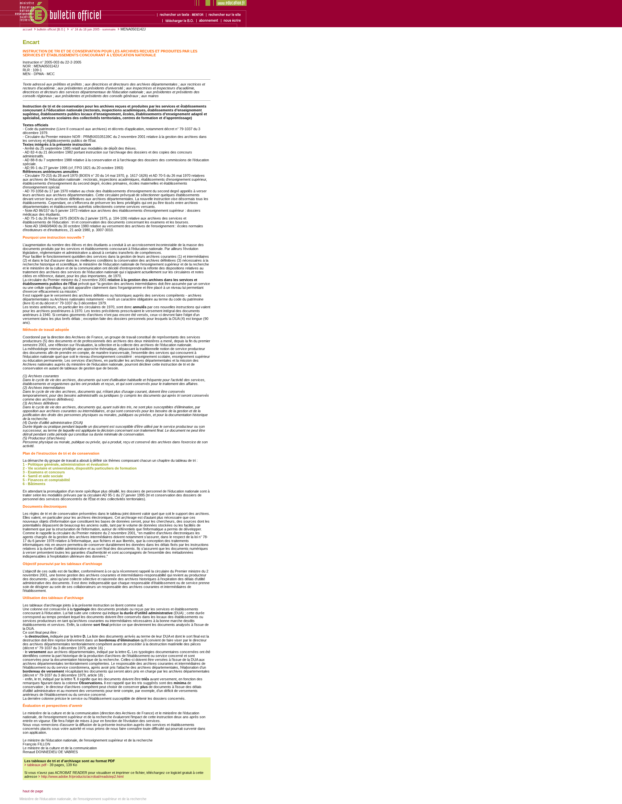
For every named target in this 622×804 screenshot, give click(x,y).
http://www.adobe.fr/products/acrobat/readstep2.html (81, 776)
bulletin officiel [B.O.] (51, 29)
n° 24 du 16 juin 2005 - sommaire (93, 29)
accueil (27, 29)
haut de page (33, 791)
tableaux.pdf (36, 765)
